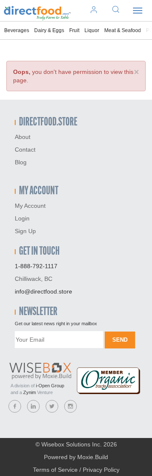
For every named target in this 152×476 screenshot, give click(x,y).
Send (120, 340)
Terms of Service (55, 469)
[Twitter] (52, 406)
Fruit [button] (74, 30)
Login (22, 218)
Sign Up (25, 231)
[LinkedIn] (33, 406)
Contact (25, 149)
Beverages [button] (16, 30)
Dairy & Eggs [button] (49, 30)
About (22, 136)
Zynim (29, 392)
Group (50, 385)
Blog (21, 162)
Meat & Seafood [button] (122, 30)
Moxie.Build (92, 457)
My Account (30, 205)
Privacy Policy (101, 469)
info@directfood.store (43, 291)
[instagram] (70, 406)
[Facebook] (14, 406)
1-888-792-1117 (36, 266)
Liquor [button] (91, 30)
